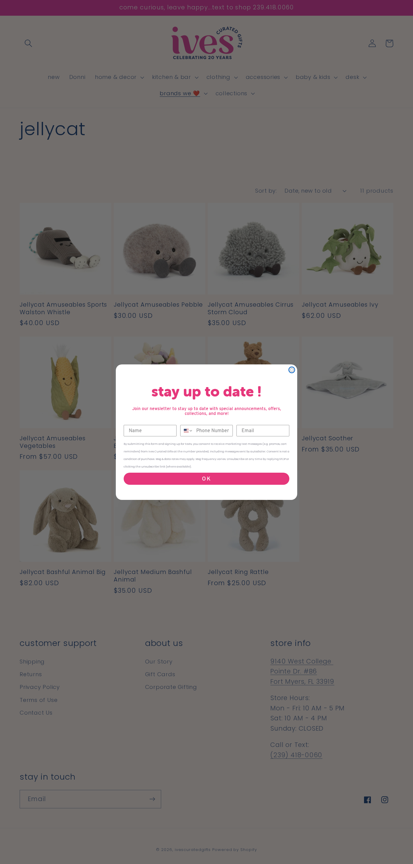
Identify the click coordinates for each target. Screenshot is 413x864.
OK (206, 478)
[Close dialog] (292, 370)
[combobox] (186, 430)
